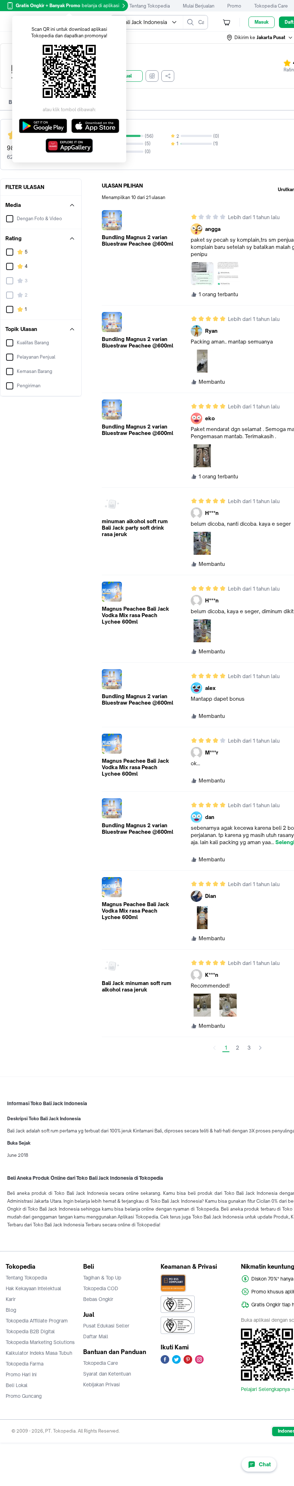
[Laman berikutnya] (260, 1047)
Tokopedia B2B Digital (30, 1331)
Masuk (262, 22)
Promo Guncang (24, 1396)
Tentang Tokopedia (149, 6)
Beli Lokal (17, 1385)
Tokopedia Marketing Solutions (40, 1342)
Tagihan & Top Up (102, 1278)
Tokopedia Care (271, 6)
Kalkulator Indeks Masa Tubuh (39, 1353)
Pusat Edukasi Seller (106, 1326)
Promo (234, 6)
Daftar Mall (95, 1336)
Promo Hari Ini (21, 1374)
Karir (11, 1299)
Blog (11, 1310)
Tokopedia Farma (24, 1364)
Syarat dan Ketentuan (107, 1374)
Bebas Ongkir (98, 1299)
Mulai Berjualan (198, 6)
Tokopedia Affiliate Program (37, 1321)
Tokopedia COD (100, 1288)
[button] (260, 37)
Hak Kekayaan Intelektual (33, 1288)
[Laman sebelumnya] (214, 1047)
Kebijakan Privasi (101, 1384)
